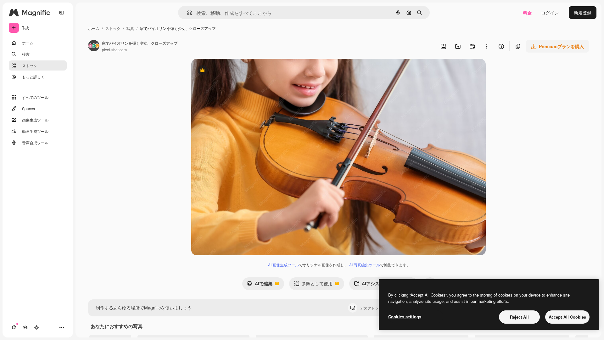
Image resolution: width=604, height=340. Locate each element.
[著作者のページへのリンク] (93, 46)
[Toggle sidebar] (62, 13)
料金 (527, 12)
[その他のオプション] (486, 46)
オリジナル (234, 71)
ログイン (550, 12)
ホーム (93, 28)
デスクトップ (376, 307)
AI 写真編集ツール (364, 264)
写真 (130, 28)
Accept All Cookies (567, 317)
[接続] (14, 327)
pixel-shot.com (114, 49)
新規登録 (582, 12)
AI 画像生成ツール (283, 264)
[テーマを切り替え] (36, 327)
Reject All (519, 317)
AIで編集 (259, 285)
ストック (112, 28)
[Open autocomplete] (187, 12)
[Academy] (25, 327)
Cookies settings (404, 317)
